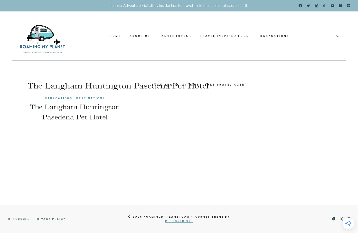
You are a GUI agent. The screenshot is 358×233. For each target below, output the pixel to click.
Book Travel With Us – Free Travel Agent (200, 84)
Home (115, 35)
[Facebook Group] (340, 5)
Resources (19, 218)
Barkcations (275, 35)
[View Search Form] (337, 35)
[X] (341, 219)
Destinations (90, 98)
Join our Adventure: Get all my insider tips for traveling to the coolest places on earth (179, 5)
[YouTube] (332, 5)
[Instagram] (316, 5)
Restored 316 (179, 221)
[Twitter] (308, 5)
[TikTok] (324, 5)
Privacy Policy (50, 218)
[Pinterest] (348, 5)
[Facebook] (300, 5)
